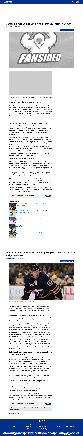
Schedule (24, 2)
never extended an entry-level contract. (26, 383)
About (10, 424)
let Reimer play (29, 115)
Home (10, 241)
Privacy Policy (29, 426)
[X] (72, 1)
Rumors (19, 2)
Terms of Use (42, 426)
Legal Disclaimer (70, 426)
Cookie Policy (56, 426)
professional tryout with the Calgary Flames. (38, 312)
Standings (30, 2)
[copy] (17, 30)
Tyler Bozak (24, 175)
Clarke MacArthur (19, 172)
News (14, 2)
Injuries (41, 2)
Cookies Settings (43, 429)
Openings (28, 424)
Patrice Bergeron (37, 163)
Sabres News (16, 241)
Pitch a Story (12, 426)
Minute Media (9, 432)
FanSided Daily (69, 424)
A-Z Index (28, 429)
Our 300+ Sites (56, 424)
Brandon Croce (12, 258)
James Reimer (36, 106)
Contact (41, 424)
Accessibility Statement (15, 429)
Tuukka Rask (37, 139)
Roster (36, 2)
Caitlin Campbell (12, 26)
